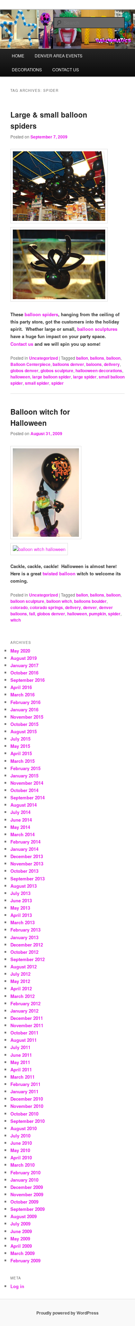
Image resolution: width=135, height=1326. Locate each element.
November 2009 (26, 1194)
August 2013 (23, 885)
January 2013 (24, 937)
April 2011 (21, 1069)
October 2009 (24, 1201)
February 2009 (25, 1260)
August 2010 (23, 1128)
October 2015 (24, 724)
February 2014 (25, 841)
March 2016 (22, 694)
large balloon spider (51, 377)
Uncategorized (43, 358)
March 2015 (22, 761)
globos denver (24, 370)
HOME (18, 55)
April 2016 (21, 687)
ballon (82, 358)
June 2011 (21, 1055)
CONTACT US (65, 69)
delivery (112, 364)
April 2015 (21, 753)
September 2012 (27, 959)
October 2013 (24, 871)
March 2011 (22, 1076)
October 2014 (24, 790)
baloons (94, 364)
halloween (20, 377)
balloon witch (59, 601)
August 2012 (23, 966)
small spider (37, 383)
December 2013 (26, 856)
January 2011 (24, 1091)
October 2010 (24, 1113)
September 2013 (27, 878)
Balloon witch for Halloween (40, 417)
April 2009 (21, 1246)
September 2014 (27, 797)
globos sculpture (56, 370)
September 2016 (27, 680)
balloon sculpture (27, 601)
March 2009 (22, 1253)
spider (57, 383)
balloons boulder (90, 601)
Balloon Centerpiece (30, 364)
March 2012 (22, 996)
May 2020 (20, 650)
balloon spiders (41, 314)
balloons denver (68, 364)
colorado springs (46, 607)
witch (15, 620)
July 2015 (20, 738)
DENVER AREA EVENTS (58, 55)
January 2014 (24, 849)
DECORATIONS (27, 69)
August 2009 (23, 1216)
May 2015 (20, 746)
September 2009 (27, 1209)
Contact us (21, 344)
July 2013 (20, 893)
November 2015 (26, 716)
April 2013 (21, 915)
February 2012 (25, 1003)
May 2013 (20, 907)
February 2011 (25, 1084)
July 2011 (20, 1047)
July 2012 (20, 973)
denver (90, 607)
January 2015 (24, 775)
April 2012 (21, 988)
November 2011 (26, 1025)
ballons (97, 358)
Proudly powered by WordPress (67, 1313)
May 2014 (20, 827)
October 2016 (24, 672)
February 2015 (25, 768)
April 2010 (21, 1157)
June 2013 (21, 900)
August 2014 (23, 804)
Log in (17, 1286)
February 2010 (25, 1172)
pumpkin (97, 613)
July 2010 (20, 1135)
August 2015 (23, 731)
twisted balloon (59, 573)
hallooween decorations (98, 370)
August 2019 (23, 658)
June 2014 (21, 819)
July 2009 (20, 1223)
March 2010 (22, 1164)
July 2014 (20, 812)
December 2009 (26, 1187)
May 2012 (20, 981)
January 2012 (24, 1010)
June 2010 (21, 1143)
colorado (19, 607)
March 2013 (22, 922)
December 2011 (26, 1018)
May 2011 (20, 1062)
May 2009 (20, 1238)
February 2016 (25, 702)
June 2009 (21, 1231)
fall (32, 613)
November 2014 (26, 783)
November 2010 (26, 1106)
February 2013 (25, 929)
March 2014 (22, 834)
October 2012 (24, 952)
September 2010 (27, 1121)
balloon (113, 358)
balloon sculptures (97, 329)
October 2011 (24, 1032)
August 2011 (23, 1040)
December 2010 (26, 1098)
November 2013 (26, 863)
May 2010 (20, 1150)
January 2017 (24, 665)
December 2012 (26, 944)
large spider (85, 377)
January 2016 (24, 709)
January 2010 (24, 1179)
